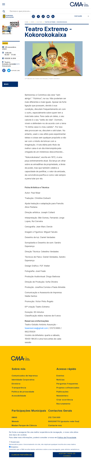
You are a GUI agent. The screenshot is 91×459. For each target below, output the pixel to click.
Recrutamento (63, 404)
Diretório (16, 384)
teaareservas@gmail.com (36, 328)
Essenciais (15, 442)
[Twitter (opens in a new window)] (9, 70)
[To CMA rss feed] (52, 16)
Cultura (39, 22)
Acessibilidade (19, 396)
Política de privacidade (23, 392)
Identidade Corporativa (23, 380)
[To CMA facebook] (38, 16)
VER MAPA (16, 64)
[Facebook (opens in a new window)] (4, 70)
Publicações (62, 392)
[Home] (79, 4)
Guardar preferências (21, 455)
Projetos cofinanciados (67, 388)
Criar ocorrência (64, 400)
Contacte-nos (55, 425)
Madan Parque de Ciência (24, 425)
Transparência (19, 388)
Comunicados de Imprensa (25, 376)
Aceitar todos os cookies (67, 455)
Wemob (15, 421)
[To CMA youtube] (48, 16)
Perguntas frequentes (67, 384)
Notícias (60, 380)
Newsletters (62, 396)
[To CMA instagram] (33, 16)
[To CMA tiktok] (43, 16)
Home (26, 22)
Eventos (60, 376)
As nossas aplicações (10, 16)
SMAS (14, 417)
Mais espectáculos (11, 86)
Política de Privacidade (66, 437)
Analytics (14, 447)
